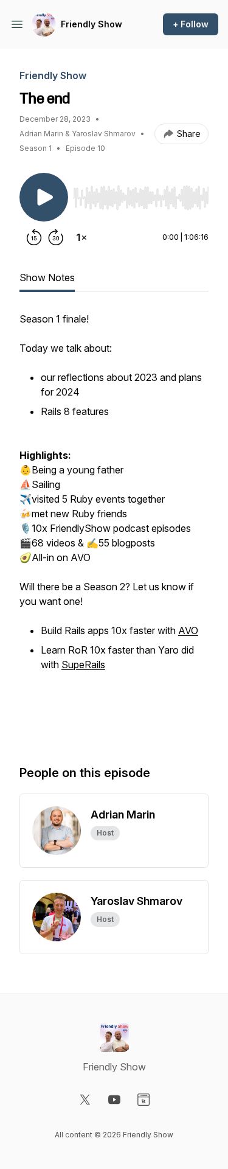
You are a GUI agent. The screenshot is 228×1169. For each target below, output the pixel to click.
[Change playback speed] (81, 237)
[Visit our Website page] (143, 1100)
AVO (188, 630)
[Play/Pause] (43, 197)
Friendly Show (91, 24)
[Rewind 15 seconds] (34, 237)
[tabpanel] (114, 526)
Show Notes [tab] (47, 277)
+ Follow (191, 24)
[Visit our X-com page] (85, 1100)
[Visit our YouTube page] (114, 1100)
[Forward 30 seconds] (55, 237)
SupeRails (83, 664)
